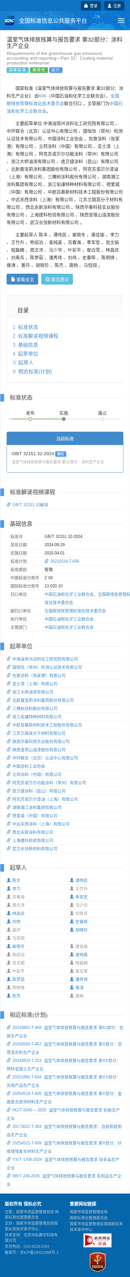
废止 (102, 413)
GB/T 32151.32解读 (30, 504)
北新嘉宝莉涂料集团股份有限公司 (43, 700)
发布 (30, 413)
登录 (93, 5)
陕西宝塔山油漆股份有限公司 (39, 749)
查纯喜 (81, 954)
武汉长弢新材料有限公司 (34, 848)
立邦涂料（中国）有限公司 (37, 774)
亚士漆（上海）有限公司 (34, 683)
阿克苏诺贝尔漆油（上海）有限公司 (45, 799)
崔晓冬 (18, 946)
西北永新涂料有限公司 (32, 832)
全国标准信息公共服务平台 (52, 21)
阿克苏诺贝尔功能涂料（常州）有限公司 (49, 782)
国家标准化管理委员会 (89, 1218)
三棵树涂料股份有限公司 (34, 708)
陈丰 (16, 880)
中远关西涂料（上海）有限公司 (41, 824)
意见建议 (60, 279)
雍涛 (79, 987)
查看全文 (25, 279)
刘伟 (16, 921)
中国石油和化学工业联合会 (69, 594)
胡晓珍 (81, 929)
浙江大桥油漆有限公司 (32, 692)
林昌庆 (18, 913)
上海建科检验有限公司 (32, 840)
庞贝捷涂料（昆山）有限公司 (39, 791)
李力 (16, 888)
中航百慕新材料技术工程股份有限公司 (47, 725)
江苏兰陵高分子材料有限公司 (39, 733)
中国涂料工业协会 (28, 766)
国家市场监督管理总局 (89, 1212)
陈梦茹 (18, 979)
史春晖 (81, 921)
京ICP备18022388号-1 (39, 1252)
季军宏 (81, 896)
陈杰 (16, 995)
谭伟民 (81, 880)
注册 (116, 5)
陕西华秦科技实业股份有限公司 (41, 741)
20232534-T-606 (64, 561)
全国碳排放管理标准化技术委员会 (75, 610)
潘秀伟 (81, 979)
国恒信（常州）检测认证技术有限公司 (47, 667)
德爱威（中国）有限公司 (34, 815)
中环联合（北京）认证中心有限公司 (45, 758)
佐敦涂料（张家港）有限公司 (39, 675)
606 (42, 95)
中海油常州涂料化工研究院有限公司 (45, 659)
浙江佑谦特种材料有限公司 (37, 716)
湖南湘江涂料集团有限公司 (37, 807)
